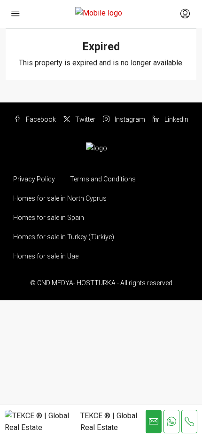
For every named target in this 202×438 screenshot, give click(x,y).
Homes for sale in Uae (45, 256)
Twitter (84, 119)
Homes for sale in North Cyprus (60, 198)
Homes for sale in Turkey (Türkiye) (63, 237)
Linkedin (175, 119)
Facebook (40, 119)
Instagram (129, 119)
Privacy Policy (34, 179)
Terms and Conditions (103, 179)
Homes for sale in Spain (48, 217)
